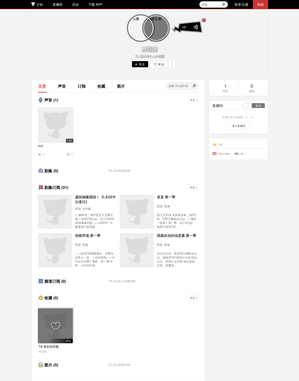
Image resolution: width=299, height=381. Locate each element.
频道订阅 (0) (55, 281)
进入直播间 (238, 126)
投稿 (260, 4)
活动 (75, 4)
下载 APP (95, 4)
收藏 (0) (51, 298)
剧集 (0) (51, 171)
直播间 (57, 4)
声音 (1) (51, 100)
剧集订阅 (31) (56, 187)
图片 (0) (51, 365)
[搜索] (195, 86)
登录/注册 (241, 4)
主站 (39, 4)
